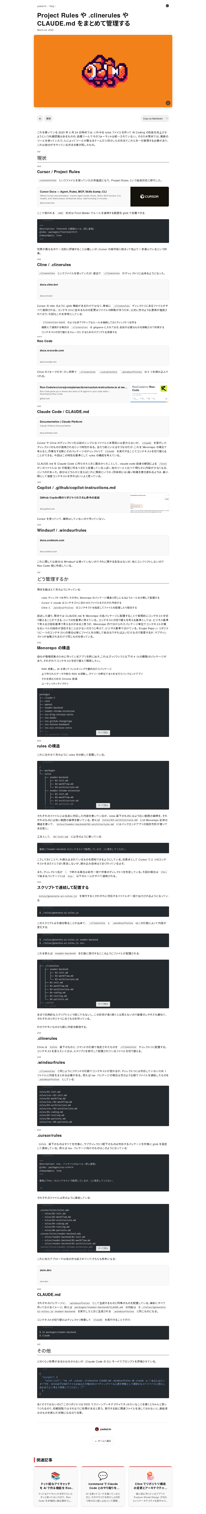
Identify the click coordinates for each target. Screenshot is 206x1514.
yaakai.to (41, 6)
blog (52, 6)
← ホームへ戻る (103, 1440)
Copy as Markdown (153, 118)
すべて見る (103, 732)
